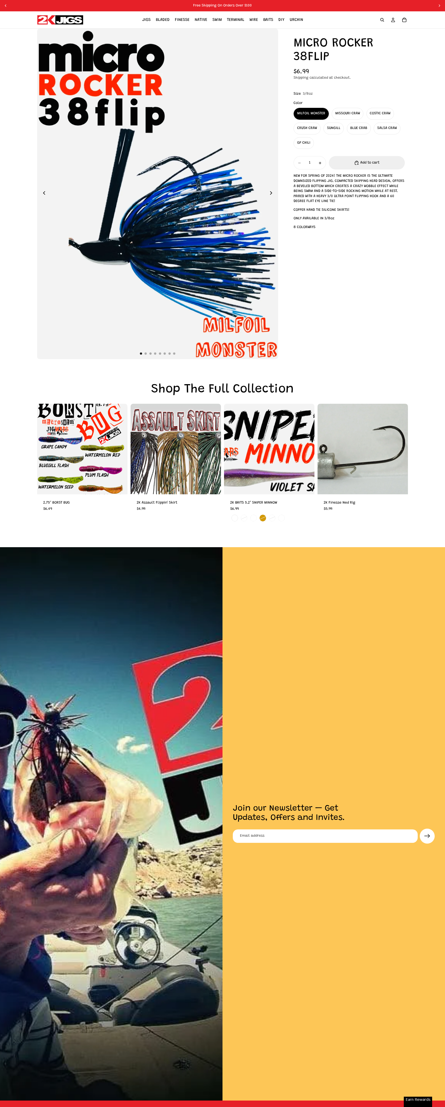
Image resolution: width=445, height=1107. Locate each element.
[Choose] (119, 486)
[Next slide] (439, 5)
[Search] (382, 20)
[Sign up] (427, 836)
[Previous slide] (5, 5)
